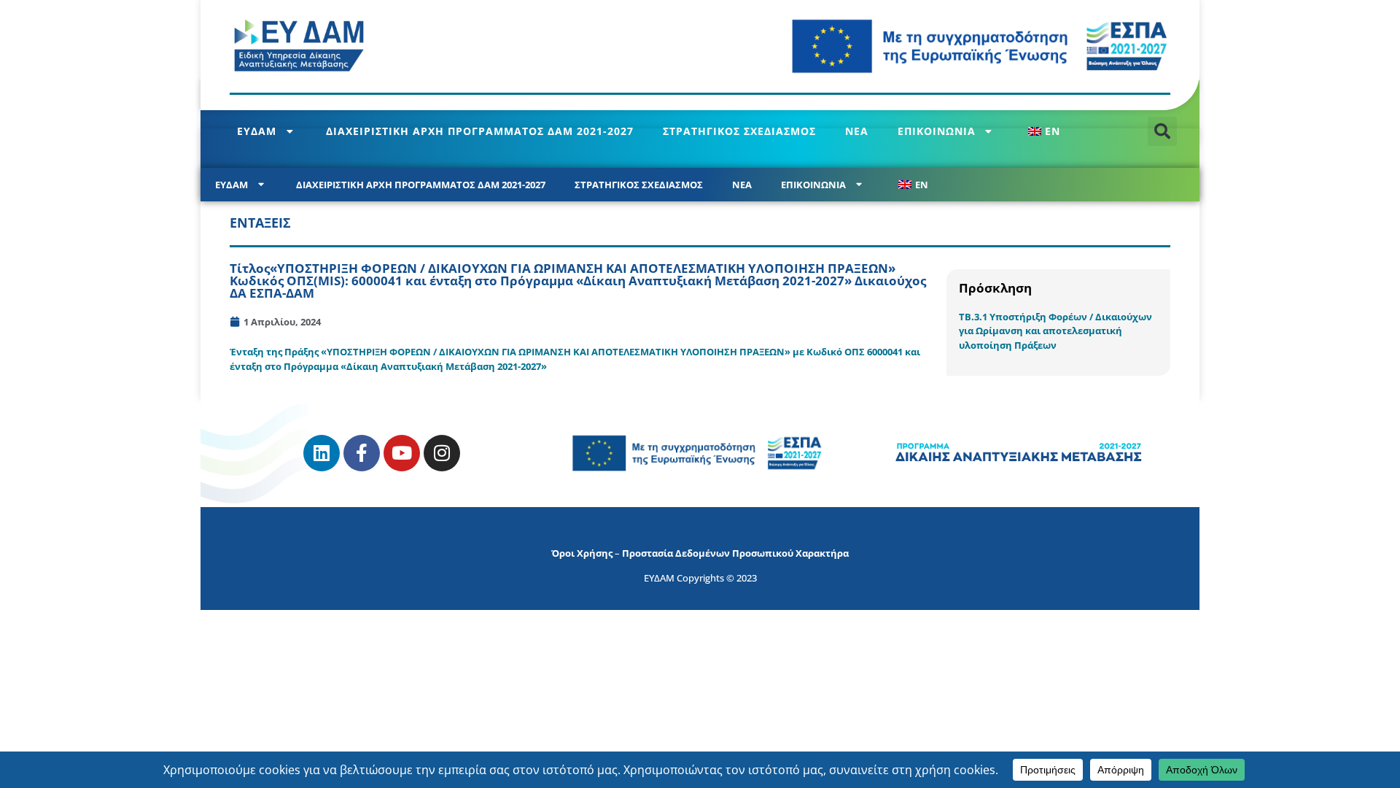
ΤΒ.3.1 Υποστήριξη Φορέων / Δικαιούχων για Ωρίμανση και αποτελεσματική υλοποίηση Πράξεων (1055, 331)
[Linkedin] (321, 453)
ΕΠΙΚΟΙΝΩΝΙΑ (937, 131)
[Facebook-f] (361, 453)
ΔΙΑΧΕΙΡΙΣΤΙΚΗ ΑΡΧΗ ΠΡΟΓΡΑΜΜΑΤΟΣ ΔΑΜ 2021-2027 (480, 131)
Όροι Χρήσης (581, 553)
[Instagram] (442, 453)
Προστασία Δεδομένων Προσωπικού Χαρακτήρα (735, 553)
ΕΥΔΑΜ (256, 131)
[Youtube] (402, 453)
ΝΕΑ (856, 131)
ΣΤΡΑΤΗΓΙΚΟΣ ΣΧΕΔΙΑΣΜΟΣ (739, 131)
